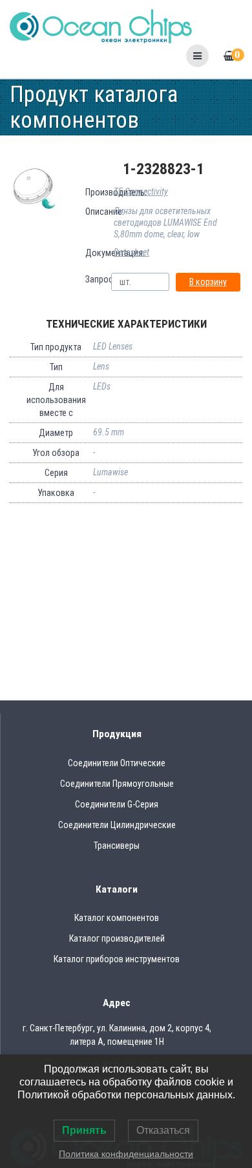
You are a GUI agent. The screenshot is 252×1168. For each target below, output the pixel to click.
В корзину (208, 282)
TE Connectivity (141, 191)
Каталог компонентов (116, 918)
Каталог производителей (117, 938)
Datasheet (131, 252)
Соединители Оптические (116, 763)
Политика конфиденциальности (126, 1154)
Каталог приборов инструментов (117, 959)
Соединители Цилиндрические (117, 825)
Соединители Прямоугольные (117, 783)
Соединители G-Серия (116, 804)
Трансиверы (117, 845)
